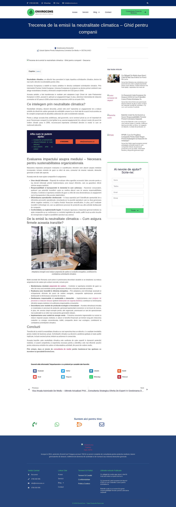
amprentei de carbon (57, 286)
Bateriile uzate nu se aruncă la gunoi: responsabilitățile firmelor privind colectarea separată (133, 117)
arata (38, 71)
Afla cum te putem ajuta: (41, 135)
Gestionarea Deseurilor (65, 48)
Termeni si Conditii (85, 475)
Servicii (85, 12)
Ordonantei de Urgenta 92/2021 (70, 301)
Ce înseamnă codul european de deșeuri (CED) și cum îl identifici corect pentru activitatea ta (133, 97)
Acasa (74, 12)
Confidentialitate (84, 479)
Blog (95, 12)
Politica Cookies (84, 483)
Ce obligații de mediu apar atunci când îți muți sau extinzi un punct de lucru (133, 77)
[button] (147, 3)
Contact (108, 12)
